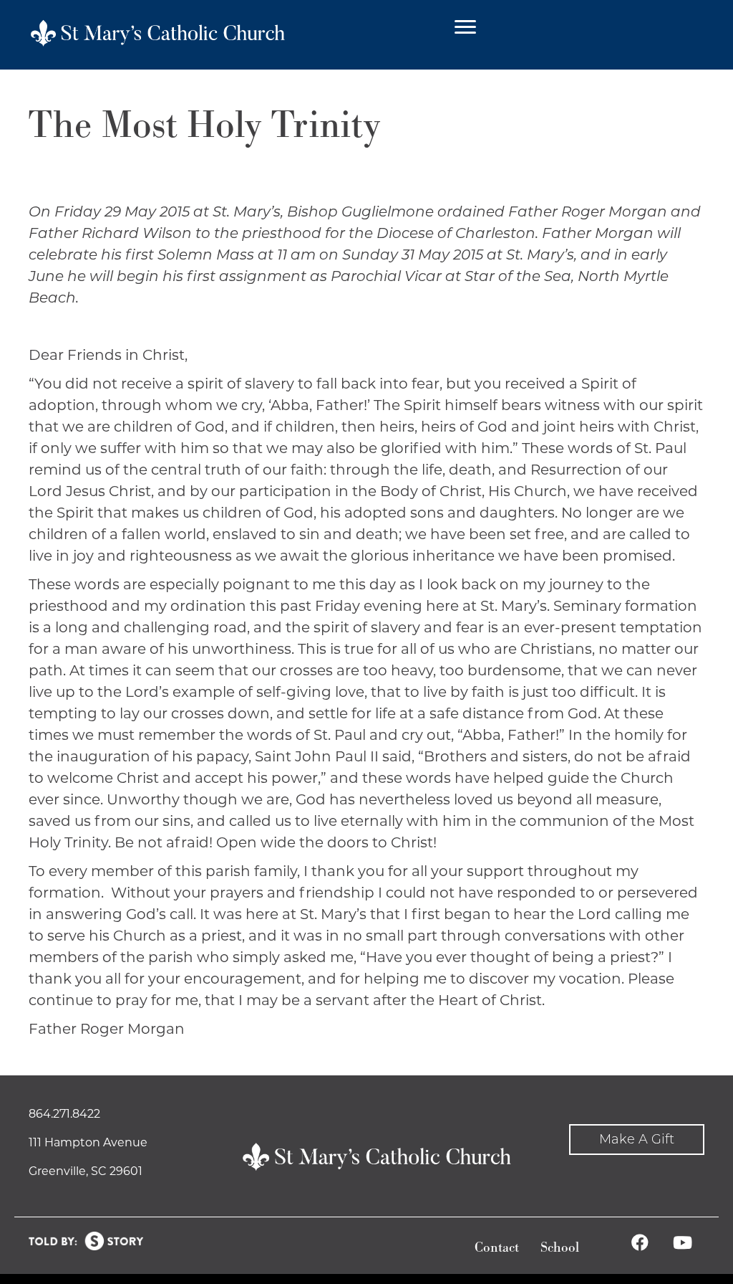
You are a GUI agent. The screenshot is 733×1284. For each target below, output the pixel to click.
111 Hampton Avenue (88, 1142)
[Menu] (465, 27)
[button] (636, 1139)
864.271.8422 (64, 1114)
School (559, 1248)
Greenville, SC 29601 (85, 1171)
